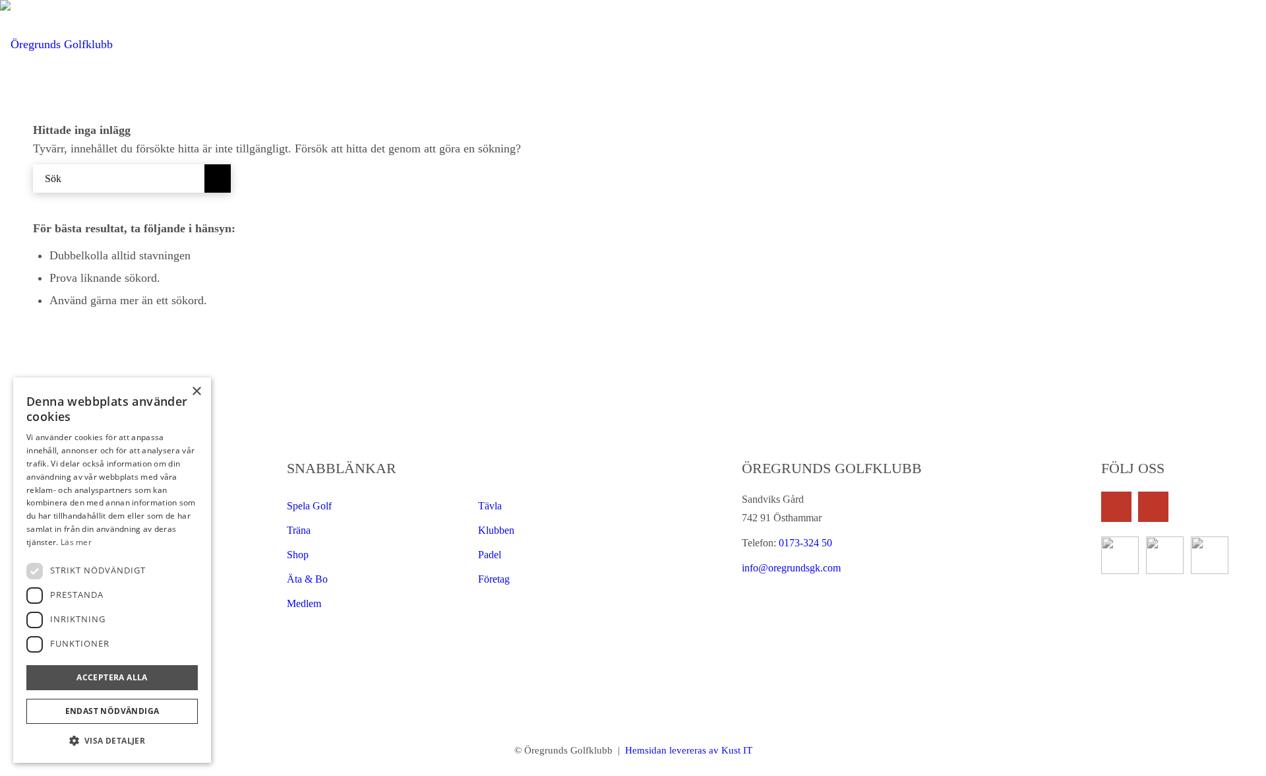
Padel (489, 554)
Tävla (490, 505)
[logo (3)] (56, 44)
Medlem (304, 603)
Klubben (496, 530)
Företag (494, 579)
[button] (112, 741)
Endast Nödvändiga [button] (112, 711)
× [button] (196, 392)
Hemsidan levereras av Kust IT (687, 750)
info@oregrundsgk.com (791, 567)
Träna (299, 530)
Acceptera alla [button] (112, 677)
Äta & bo (307, 579)
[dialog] (112, 570)
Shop (298, 554)
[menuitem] (649, 44)
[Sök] (1251, 44)
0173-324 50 (804, 542)
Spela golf (309, 505)
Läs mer (76, 542)
